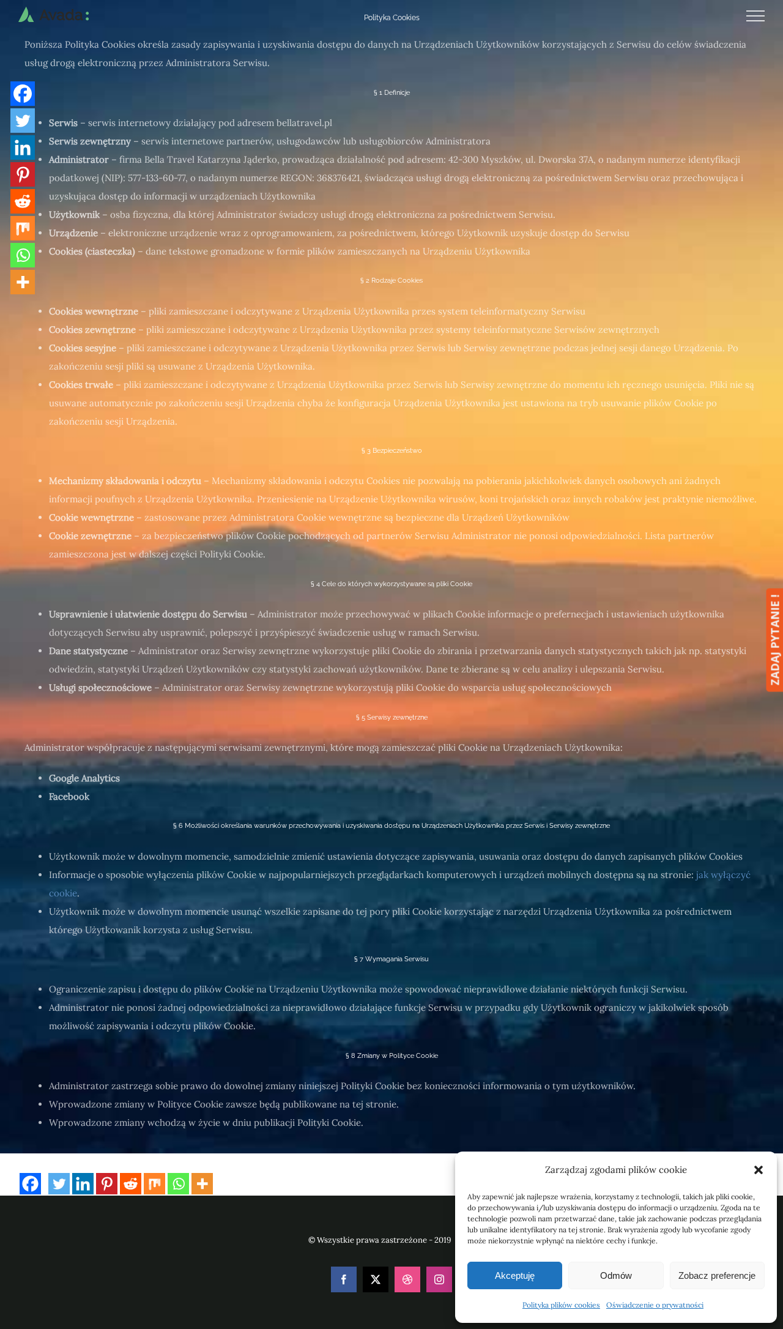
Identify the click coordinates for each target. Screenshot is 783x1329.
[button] (758, 1170)
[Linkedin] (83, 1183)
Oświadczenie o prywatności (654, 1304)
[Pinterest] (106, 1183)
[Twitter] (59, 1183)
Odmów (616, 1275)
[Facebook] (30, 1183)
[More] (202, 1183)
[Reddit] (130, 1183)
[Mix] (154, 1183)
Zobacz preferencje (716, 1275)
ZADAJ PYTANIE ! (774, 639)
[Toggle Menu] (756, 15)
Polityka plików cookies (561, 1304)
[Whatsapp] (178, 1183)
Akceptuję (515, 1275)
